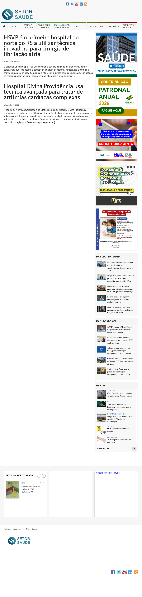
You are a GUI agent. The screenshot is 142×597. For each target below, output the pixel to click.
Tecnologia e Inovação (44, 26)
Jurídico (79, 26)
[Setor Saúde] (18, 14)
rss (85, 4)
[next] (43, 476)
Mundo (92, 26)
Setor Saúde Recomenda (19, 475)
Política (14, 26)
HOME (4, 26)
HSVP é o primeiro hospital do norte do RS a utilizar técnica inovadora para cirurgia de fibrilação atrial (41, 45)
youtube (76, 4)
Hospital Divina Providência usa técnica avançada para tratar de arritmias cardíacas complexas (43, 91)
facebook (67, 4)
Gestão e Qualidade (29, 26)
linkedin (81, 4)
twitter (72, 4)
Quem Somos (31, 529)
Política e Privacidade (12, 529)
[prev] (38, 476)
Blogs (102, 26)
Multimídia (114, 26)
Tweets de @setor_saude (107, 473)
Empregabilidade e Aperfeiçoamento (62, 26)
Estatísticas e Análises (129, 26)
